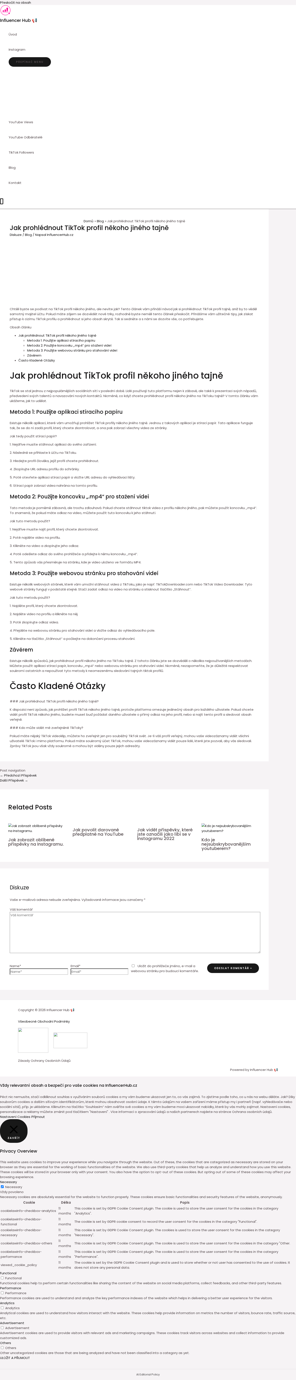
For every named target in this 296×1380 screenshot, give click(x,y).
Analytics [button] (7, 1303)
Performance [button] (10, 1288)
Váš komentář (21, 909)
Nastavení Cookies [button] (15, 1116)
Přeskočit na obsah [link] (15, 2)
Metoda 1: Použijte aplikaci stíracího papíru (61, 340)
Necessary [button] (8, 1182)
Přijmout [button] (38, 1116)
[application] (27, 49)
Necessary (13, 1187)
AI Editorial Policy (148, 1374)
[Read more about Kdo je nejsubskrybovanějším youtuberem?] (231, 831)
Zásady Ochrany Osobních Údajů (44, 1060)
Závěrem (34, 355)
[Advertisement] (134, 269)
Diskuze (16, 234)
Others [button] (5, 1343)
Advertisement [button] (12, 1323)
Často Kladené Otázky (36, 360)
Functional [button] (8, 1273)
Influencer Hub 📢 (18, 20)
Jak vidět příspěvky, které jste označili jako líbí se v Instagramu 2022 (165, 834)
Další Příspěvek (14, 780)
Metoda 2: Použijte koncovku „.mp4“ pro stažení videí (69, 345)
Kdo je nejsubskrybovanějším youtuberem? (226, 844)
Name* (15, 966)
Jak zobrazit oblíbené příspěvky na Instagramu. (36, 842)
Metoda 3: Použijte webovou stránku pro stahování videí (72, 350)
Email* (75, 966)
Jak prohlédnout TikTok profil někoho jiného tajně (57, 335)
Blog (28, 234)
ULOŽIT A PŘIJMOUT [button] (15, 1358)
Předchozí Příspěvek (18, 775)
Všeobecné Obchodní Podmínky (44, 1021)
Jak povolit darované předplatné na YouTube (98, 832)
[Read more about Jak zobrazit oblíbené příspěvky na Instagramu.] (37, 831)
